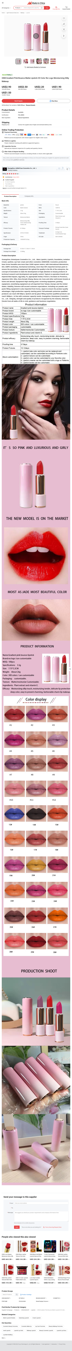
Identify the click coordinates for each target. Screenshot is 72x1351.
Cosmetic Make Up (26, 1326)
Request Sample (30, 105)
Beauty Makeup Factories (56, 1326)
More (3, 1338)
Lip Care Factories (40, 1326)
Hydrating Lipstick (24, 1318)
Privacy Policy (62, 1344)
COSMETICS (56, 1298)
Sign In (4, 188)
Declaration (54, 1344)
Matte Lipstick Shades (9, 1318)
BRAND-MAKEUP (40, 1298)
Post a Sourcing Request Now (52, 1227)
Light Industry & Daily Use (13, 12)
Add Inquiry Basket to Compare (36, 67)
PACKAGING (22, 1301)
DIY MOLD (21, 1298)
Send (16, 1227)
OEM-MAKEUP (6, 1298)
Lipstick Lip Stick (18, 1330)
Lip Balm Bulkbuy (8, 1334)
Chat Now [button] (55, 101)
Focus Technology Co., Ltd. (24, 1344)
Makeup (22, 12)
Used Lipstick (6, 1330)
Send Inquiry (18, 101)
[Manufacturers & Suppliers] (36, 3)
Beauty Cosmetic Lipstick (46, 1330)
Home (3, 12)
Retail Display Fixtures (42, 1301)
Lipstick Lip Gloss (61, 1330)
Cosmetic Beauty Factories (10, 1326)
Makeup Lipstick (31, 1330)
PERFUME (4, 1301)
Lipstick (28, 12)
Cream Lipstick (36, 1318)
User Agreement (46, 1344)
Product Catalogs (26, 1294)
